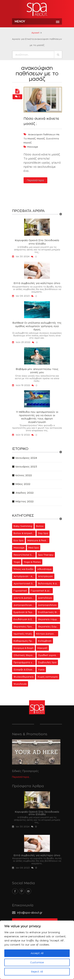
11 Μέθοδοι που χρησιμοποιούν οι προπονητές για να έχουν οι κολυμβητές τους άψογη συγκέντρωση (37, 417)
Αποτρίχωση (45, 576)
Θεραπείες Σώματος (49, 626)
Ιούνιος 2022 (23, 475)
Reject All (37, 971)
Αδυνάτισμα (44, 569)
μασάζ (41, 138)
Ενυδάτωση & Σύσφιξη (25, 619)
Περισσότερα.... (21, 777)
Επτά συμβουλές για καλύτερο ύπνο (37, 283)
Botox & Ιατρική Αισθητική (25, 533)
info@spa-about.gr (29, 912)
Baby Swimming (23, 526)
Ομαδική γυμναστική (49, 655)
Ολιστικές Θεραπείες (25, 655)
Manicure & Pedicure (38, 540)
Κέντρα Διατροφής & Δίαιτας (47, 633)
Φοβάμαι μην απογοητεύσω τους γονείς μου (37, 371)
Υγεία (41, 669)
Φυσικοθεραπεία (24, 676)
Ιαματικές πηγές (23, 633)
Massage (32, 147)
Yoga (17, 562)
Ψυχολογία (20, 684)
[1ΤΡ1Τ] (17, 91)
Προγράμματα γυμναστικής (25, 662)
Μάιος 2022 (22, 484)
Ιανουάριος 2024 (26, 458)
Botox (40, 526)
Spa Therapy (45, 555)
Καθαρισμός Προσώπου (25, 641)
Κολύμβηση (44, 641)
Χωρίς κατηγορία (48, 676)
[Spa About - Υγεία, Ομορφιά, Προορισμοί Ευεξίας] (37, 10)
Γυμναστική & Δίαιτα (42, 590)
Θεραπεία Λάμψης (49, 619)
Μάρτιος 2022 (24, 501)
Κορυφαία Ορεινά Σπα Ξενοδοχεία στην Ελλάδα (37, 242)
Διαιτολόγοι (45, 598)
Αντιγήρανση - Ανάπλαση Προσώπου (25, 576)
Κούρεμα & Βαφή (23, 648)
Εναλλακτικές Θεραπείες (49, 612)
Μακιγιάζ (42, 648)
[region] (37, 950)
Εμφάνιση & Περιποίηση (25, 612)
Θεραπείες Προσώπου (25, 626)
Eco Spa (18, 540)
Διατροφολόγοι (47, 605)
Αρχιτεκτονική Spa (25, 583)
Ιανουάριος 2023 (26, 466)
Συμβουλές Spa (47, 662)
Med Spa (33, 547)
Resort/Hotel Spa (24, 555)
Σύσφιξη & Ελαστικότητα (25, 669)
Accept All (37, 953)
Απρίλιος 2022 (24, 492)
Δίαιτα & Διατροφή (24, 598)
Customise (37, 962)
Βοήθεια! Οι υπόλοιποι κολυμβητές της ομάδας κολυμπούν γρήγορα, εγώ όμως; (37, 326)
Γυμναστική (20, 590)
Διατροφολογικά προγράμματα (25, 605)
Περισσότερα (35, 180)
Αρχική (35, 32)
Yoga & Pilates (32, 562)
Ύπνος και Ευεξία (23, 569)
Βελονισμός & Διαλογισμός (49, 583)
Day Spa (43, 533)
